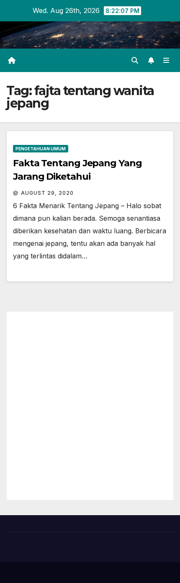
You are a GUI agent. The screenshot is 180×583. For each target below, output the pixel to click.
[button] (134, 60)
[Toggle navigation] (166, 60)
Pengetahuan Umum (40, 148)
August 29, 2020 (47, 193)
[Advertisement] (90, 406)
